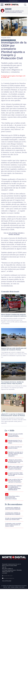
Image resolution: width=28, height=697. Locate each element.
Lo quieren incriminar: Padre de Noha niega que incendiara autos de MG (15, 474)
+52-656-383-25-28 (7, 575)
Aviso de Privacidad (6, 580)
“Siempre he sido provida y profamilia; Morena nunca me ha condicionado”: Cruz (15, 461)
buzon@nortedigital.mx (9, 578)
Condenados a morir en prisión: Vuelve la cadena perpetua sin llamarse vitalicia (13, 525)
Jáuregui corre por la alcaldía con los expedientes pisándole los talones (15, 435)
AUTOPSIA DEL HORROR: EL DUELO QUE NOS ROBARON (12, 508)
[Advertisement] (13, 541)
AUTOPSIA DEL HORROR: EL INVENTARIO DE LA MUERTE (12, 513)
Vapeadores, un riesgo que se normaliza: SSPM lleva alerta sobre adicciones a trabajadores (15, 454)
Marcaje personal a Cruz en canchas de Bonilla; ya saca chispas (15, 442)
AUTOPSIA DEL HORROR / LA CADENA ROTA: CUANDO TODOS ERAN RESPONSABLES (15, 487)
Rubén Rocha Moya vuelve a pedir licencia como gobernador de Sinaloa (12, 497)
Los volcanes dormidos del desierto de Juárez (15, 447)
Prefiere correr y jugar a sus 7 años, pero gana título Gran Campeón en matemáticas (15, 468)
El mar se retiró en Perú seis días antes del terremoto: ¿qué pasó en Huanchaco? (15, 481)
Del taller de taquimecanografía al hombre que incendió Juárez (13, 519)
